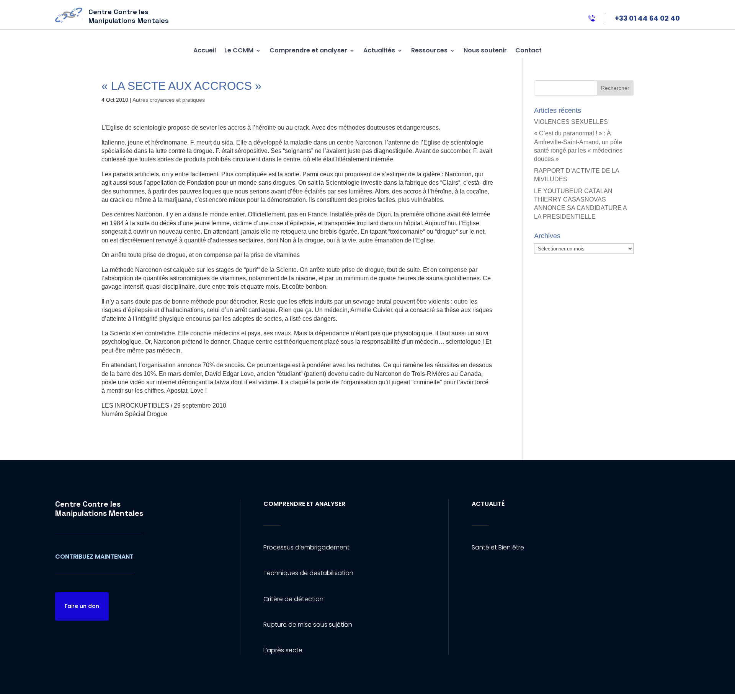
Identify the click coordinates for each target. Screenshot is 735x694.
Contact (528, 50)
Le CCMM (238, 50)
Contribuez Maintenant (94, 556)
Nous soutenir (485, 50)
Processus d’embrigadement (306, 547)
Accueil (204, 50)
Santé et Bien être (498, 547)
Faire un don (82, 606)
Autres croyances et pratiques (168, 100)
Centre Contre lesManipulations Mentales (99, 508)
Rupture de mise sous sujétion (307, 624)
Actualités (379, 50)
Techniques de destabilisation (308, 573)
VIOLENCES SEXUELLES (571, 122)
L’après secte (282, 650)
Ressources (429, 50)
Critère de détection (293, 599)
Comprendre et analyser (308, 50)
